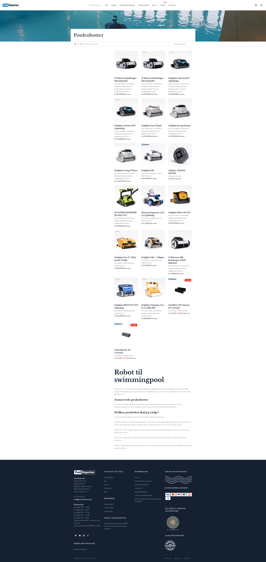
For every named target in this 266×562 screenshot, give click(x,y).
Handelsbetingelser (80, 549)
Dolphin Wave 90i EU (179, 212)
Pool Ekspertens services (143, 481)
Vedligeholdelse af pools (121, 91)
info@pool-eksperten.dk (83, 499)
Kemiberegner (109, 504)
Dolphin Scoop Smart (179, 126)
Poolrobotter (122, 84)
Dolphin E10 (147, 170)
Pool (115, 84)
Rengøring (117, 86)
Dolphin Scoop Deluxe (125, 170)
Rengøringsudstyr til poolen (123, 89)
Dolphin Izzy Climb (151, 126)
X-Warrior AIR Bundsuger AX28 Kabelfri (177, 260)
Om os (137, 477)
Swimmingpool (109, 477)
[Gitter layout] (81, 44)
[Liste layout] (78, 44)
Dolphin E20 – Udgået (152, 257)
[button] (119, 70)
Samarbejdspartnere (142, 484)
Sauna (106, 484)
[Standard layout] (75, 44)
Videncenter (108, 488)
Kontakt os (138, 488)
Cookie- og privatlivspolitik (143, 495)
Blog (105, 492)
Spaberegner (108, 511)
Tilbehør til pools (146, 176)
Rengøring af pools (127, 86)
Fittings (170, 176)
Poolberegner (109, 508)
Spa (105, 481)
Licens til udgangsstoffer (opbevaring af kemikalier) (148, 500)
